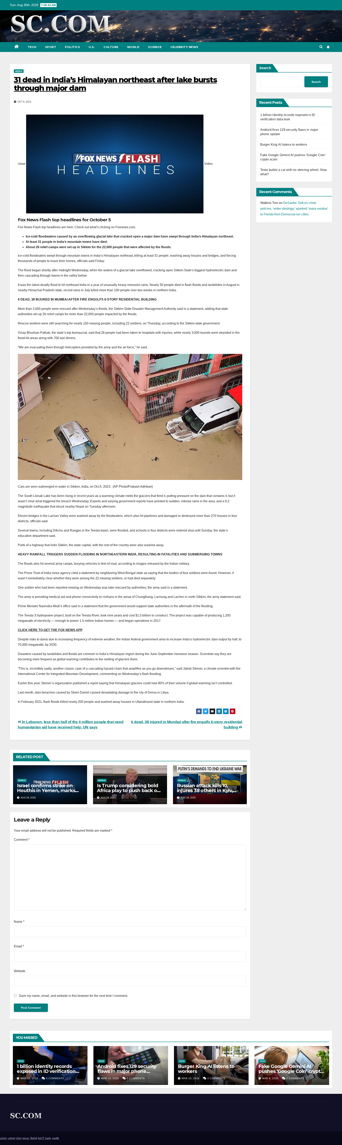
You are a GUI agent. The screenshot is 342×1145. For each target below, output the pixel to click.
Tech (32, 47)
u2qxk (3, 1138)
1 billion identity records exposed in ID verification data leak (46, 1071)
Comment (21, 839)
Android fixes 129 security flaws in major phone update (126, 1071)
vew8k (55, 1138)
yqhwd (11, 1138)
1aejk (48, 1138)
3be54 (33, 1138)
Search (265, 68)
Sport (50, 47)
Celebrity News (184, 47)
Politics (72, 47)
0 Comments (55, 1078)
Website (19, 971)
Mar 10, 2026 (110, 1078)
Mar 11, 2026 (29, 1078)
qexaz (25, 1138)
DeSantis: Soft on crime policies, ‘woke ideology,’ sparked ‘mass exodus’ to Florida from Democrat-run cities (294, 208)
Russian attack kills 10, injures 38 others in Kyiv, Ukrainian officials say (205, 790)
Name (19, 921)
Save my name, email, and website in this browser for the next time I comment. (73, 995)
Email (19, 946)
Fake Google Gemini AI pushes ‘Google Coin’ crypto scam (290, 1071)
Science (155, 47)
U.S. (92, 47)
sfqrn (19, 1138)
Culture (111, 47)
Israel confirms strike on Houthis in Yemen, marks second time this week (46, 790)
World (133, 47)
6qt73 (41, 1138)
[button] (321, 47)
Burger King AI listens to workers (283, 144)
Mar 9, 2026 (270, 1078)
